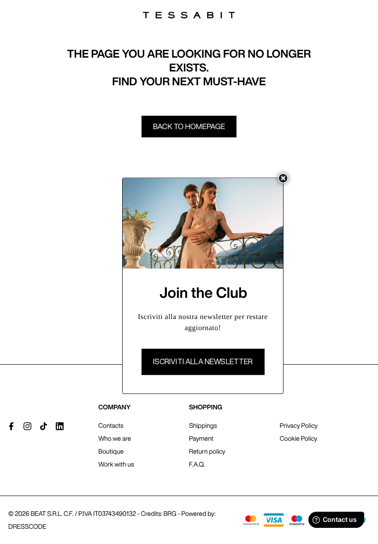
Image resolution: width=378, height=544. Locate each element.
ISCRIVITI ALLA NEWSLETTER (203, 362)
